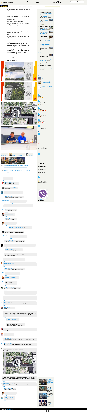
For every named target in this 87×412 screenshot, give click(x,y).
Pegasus (5, 307)
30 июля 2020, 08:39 (10, 383)
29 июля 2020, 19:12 (11, 253)
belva (4, 302)
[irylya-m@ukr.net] (3, 318)
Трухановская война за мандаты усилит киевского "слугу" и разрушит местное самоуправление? (16, 165)
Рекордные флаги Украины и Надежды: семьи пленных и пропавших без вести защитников (44, 27)
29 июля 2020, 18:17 (12, 196)
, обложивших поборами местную (45, 17)
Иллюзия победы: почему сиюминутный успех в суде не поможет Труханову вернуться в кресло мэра (17, 170)
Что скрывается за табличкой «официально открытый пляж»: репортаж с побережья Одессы (47, 78)
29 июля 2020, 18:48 (10, 240)
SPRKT (4, 297)
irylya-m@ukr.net (8, 319)
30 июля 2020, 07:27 (11, 218)
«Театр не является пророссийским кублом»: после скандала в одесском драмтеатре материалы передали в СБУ (47, 82)
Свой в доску (7, 196)
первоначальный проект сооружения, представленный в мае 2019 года (18, 13)
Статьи (20, 6)
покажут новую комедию (46, 23)
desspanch (6, 253)
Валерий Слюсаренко (6, 348)
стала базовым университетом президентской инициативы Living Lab (45, 60)
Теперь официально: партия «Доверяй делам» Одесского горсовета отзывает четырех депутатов (17, 166)
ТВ (28, 6)
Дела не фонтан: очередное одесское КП (45, 12)
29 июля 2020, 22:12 (15, 323)
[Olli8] (1, 177)
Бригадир (6, 209)
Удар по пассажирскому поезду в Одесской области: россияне (44, 32)
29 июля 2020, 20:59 (9, 307)
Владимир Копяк (5, 383)
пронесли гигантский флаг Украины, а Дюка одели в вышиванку (44, 38)
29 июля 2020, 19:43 (11, 287)
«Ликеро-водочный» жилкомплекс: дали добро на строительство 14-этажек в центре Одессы (20, 162)
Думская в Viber (40, 199)
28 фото (5, 155)
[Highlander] (2, 398)
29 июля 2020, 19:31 (10, 268)
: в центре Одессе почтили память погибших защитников (44, 56)
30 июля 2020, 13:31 (10, 397)
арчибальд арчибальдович (14, 200)
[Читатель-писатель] (1, 263)
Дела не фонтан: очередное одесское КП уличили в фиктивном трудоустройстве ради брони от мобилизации (50, 381)
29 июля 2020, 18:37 (14, 231)
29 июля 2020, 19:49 (11, 209)
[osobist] (2, 204)
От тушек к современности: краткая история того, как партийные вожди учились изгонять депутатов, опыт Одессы (12, 162)
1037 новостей (2, 155)
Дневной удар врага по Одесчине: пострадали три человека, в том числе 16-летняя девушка (26, 1)
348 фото (32, 155)
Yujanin (5, 338)
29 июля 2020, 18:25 (10, 205)
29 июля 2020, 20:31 (7, 302)
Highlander (5, 397)
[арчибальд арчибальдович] (5, 200)
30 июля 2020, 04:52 (9, 376)
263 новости (29, 155)
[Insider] (3, 215)
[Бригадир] (3, 209)
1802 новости (13, 155)
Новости (24, 6)
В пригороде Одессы (42, 40)
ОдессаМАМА (6, 287)
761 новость (18, 155)
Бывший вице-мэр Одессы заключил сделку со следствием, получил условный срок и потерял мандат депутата (18, 169)
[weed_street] (2, 248)
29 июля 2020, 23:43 (9, 338)
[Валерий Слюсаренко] (1, 349)
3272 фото (21, 155)
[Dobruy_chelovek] (3, 323)
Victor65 (5, 343)
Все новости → (40, 71)
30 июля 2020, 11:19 (9, 388)
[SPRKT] (2, 297)
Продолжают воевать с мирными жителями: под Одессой (43, 20)
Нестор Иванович (7, 187)
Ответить (4, 180)
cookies (45, 411)
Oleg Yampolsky (4, 376)
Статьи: (39, 75)
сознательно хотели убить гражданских (44, 33)
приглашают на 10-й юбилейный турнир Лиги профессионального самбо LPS (46, 68)
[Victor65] (2, 343)
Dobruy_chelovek (9, 323)
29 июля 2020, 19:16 (11, 263)
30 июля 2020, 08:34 (11, 281)
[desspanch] (2, 253)
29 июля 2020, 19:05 (11, 249)
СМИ (31, 6)
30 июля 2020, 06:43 (13, 187)
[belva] (1, 302)
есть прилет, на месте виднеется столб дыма (46, 65)
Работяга (6, 240)
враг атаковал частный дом (44, 21)
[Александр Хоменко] (2, 246)
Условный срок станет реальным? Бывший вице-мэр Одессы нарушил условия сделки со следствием (5, 162)
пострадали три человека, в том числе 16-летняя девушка (46, 62)
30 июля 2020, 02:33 (13, 348)
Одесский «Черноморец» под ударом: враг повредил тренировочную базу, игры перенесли (42, 2)
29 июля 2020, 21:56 (14, 319)
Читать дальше (40, 174)
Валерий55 (6, 182)
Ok (46, 411)
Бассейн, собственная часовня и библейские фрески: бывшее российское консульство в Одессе (44, 48)
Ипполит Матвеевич (8, 231)
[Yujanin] (2, 338)
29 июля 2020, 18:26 (21, 200)
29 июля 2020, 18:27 (20, 227)
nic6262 (6, 268)
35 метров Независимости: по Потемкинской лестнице (44, 36)
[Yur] (2, 258)
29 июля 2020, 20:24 (9, 297)
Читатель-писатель (6, 263)
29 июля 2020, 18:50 (11, 182)
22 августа (39, 52)
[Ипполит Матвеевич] (3, 233)
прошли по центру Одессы (43, 29)
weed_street (6, 249)
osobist (5, 205)
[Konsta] (2, 335)
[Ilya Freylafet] (2, 193)
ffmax (5, 388)
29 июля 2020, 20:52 (13, 277)
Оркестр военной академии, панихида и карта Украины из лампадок (44, 55)
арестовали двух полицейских (46, 16)
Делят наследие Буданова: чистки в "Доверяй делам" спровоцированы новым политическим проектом (17, 168)
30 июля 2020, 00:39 (9, 343)
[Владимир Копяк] (1, 383)
